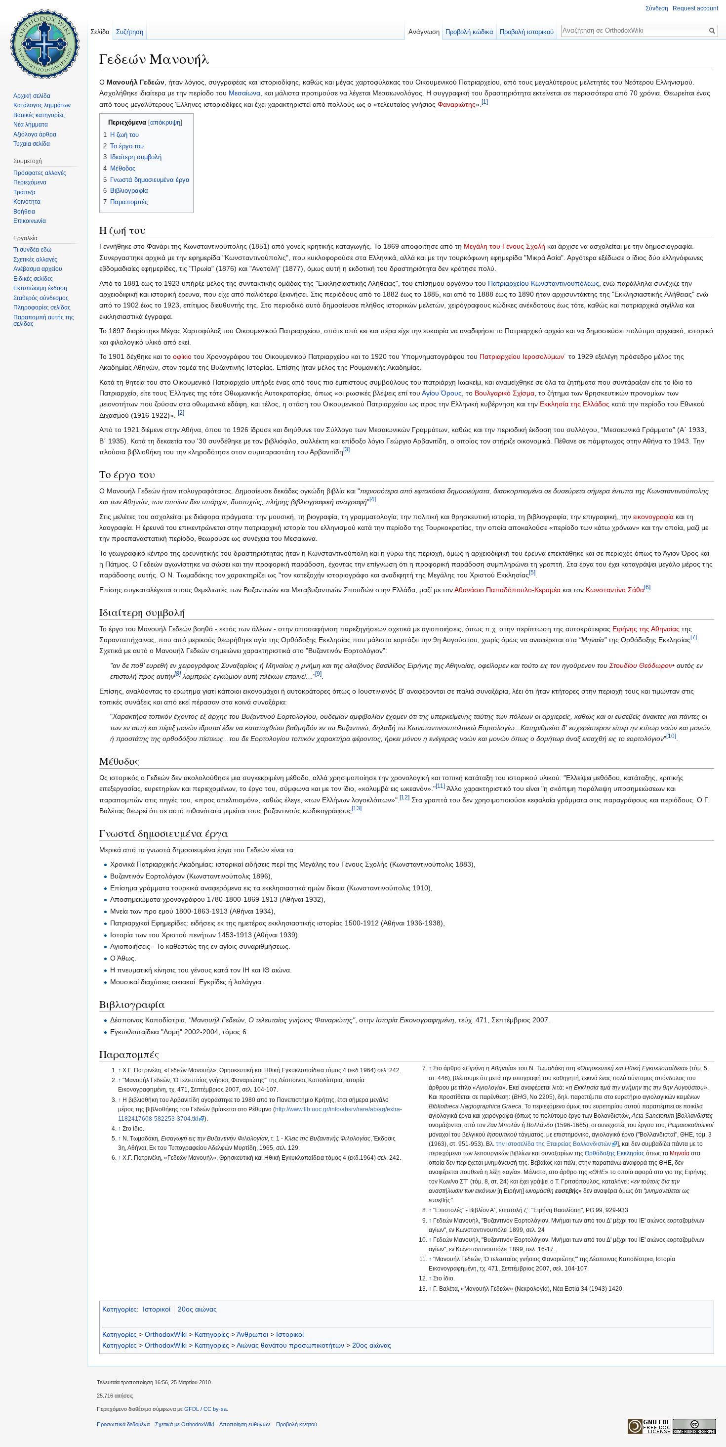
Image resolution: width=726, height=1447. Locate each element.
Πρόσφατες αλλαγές (39, 173)
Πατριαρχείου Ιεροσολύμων (522, 356)
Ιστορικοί (156, 1309)
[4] (372, 499)
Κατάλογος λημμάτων (42, 105)
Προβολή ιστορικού (527, 32)
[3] (346, 449)
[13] (357, 808)
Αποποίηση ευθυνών (244, 1424)
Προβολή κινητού (296, 1424)
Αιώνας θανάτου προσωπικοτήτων (290, 1345)
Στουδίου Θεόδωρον (640, 665)
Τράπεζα (24, 192)
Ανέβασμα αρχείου (37, 268)
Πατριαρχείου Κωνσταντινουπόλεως (543, 283)
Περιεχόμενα (29, 182)
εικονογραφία (653, 517)
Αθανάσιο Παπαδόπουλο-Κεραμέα (507, 590)
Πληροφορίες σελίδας (42, 307)
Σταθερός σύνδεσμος (41, 298)
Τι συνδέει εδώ (32, 249)
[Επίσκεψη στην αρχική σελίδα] (43, 39)
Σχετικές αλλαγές (35, 259)
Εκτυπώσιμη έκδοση (40, 288)
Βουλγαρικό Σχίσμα (504, 393)
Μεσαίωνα (244, 93)
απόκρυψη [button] (165, 122)
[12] (404, 797)
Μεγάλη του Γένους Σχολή (504, 246)
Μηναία (679, 1153)
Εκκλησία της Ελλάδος (574, 404)
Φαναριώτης (457, 104)
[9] (318, 673)
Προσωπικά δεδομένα (123, 1424)
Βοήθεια (24, 211)
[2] (181, 412)
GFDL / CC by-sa (205, 1409)
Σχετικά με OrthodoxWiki (184, 1424)
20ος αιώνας (197, 1309)
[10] (671, 736)
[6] (647, 587)
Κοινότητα (26, 201)
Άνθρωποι (252, 1334)
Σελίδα (100, 32)
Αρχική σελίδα (31, 95)
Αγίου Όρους (442, 393)
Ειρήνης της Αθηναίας (646, 629)
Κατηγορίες (119, 1309)
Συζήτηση (129, 32)
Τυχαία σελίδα (31, 143)
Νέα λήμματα (30, 124)
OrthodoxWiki (166, 1334)
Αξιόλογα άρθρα (34, 134)
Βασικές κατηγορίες (39, 115)
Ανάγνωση (424, 32)
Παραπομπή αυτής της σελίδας (43, 321)
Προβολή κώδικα (469, 32)
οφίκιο (182, 356)
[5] (532, 573)
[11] (440, 786)
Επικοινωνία (29, 221)
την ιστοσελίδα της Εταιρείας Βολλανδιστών (553, 1143)
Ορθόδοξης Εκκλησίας (615, 1153)
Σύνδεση (656, 8)
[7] (693, 637)
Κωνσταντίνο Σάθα (615, 590)
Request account (695, 8)
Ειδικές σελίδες (33, 278)
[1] (485, 101)
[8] (177, 673)
